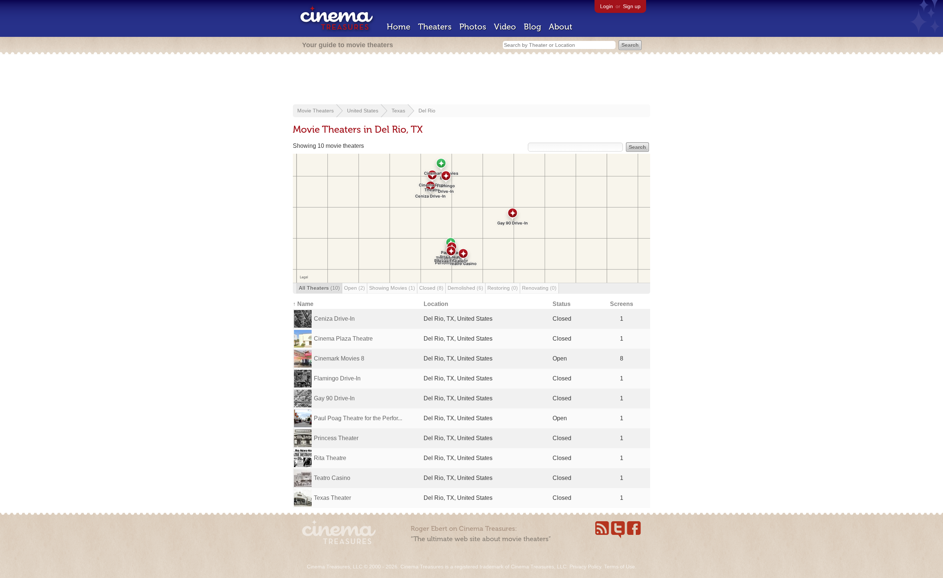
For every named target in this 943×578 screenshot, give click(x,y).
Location (436, 304)
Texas (398, 111)
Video (505, 27)
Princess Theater (336, 438)
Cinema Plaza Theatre (343, 338)
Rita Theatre (330, 458)
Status (562, 304)
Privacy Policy (585, 567)
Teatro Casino (332, 478)
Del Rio (426, 111)
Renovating (539, 288)
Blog (532, 27)
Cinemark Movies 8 (339, 358)
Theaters (435, 27)
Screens (621, 304)
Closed (431, 288)
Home (398, 27)
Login (606, 6)
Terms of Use (619, 567)
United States (362, 111)
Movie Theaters (315, 111)
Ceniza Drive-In (334, 319)
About (560, 27)
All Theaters (319, 288)
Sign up (632, 6)
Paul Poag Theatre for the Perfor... (358, 418)
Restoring (502, 288)
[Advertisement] (471, 80)
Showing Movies (392, 288)
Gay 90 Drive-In (334, 398)
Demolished (465, 288)
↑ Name (303, 304)
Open (354, 288)
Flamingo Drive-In (337, 378)
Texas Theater (332, 498)
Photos (472, 27)
